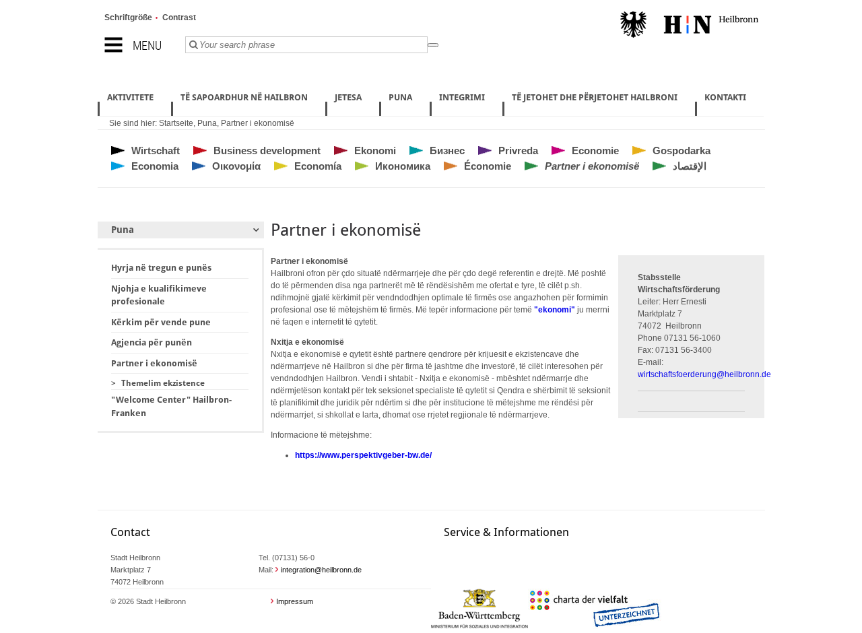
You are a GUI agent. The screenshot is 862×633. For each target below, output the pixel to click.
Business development (267, 150)
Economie (595, 150)
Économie (487, 166)
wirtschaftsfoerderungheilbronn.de (704, 374)
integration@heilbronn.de (321, 570)
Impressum (294, 601)
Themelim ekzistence (163, 383)
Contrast (179, 17)
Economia (154, 166)
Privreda (518, 150)
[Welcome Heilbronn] (689, 26)
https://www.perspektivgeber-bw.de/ (363, 455)
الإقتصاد (689, 166)
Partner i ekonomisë (257, 123)
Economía (317, 166)
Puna (207, 123)
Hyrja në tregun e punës (161, 268)
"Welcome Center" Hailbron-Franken (171, 406)
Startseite (176, 123)
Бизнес (447, 150)
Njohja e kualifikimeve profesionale (159, 295)
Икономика (402, 166)
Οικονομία (236, 166)
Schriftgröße (128, 17)
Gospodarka (681, 150)
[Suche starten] (433, 45)
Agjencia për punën (151, 342)
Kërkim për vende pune (161, 322)
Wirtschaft (155, 150)
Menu (147, 45)
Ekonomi (375, 150)
